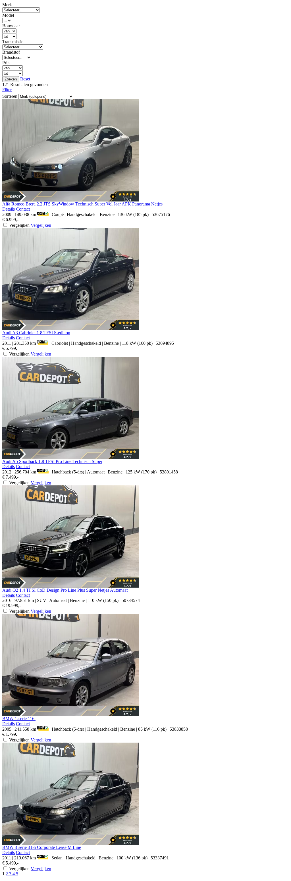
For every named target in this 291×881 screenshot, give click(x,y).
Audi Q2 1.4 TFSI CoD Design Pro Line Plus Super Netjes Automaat (65, 590)
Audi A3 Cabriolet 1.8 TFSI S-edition (36, 332)
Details (8, 209)
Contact (23, 209)
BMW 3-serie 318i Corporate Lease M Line (41, 847)
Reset (25, 78)
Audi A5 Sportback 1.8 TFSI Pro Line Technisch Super (52, 461)
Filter (7, 89)
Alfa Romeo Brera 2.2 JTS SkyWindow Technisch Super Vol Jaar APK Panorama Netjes (82, 203)
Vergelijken (41, 225)
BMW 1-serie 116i (19, 718)
